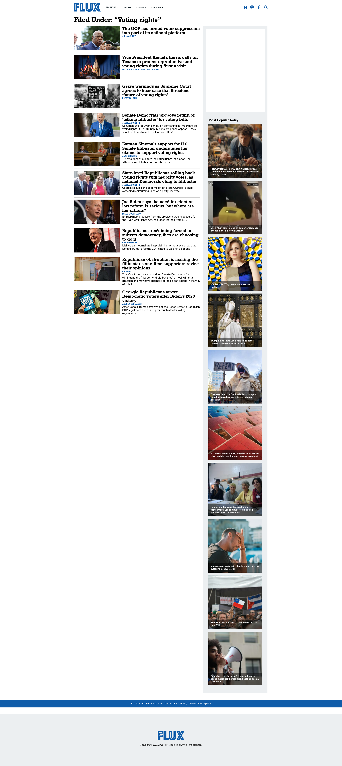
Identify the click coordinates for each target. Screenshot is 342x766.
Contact (141, 7)
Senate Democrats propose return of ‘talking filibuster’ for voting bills (158, 117)
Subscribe (157, 7)
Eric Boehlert (129, 242)
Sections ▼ (113, 7)
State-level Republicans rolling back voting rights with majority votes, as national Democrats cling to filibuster (159, 177)
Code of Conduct (197, 703)
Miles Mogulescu (131, 213)
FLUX (134, 703)
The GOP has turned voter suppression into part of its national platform (161, 30)
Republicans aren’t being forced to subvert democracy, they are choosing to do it (160, 235)
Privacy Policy (180, 703)
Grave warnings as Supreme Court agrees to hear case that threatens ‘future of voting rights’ (156, 90)
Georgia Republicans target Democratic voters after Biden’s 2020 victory (158, 296)
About (127, 7)
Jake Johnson (129, 156)
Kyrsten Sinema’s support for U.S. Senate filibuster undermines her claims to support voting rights (155, 148)
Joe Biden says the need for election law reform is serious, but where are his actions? (158, 206)
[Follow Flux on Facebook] (257, 8)
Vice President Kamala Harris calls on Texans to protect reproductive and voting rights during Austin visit (160, 61)
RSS (208, 703)
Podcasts (150, 703)
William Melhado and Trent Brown (140, 69)
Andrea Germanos (132, 304)
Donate (168, 703)
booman (126, 271)
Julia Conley (129, 36)
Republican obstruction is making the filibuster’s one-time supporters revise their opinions (160, 264)
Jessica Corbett (131, 122)
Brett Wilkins (129, 98)
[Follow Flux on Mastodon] (244, 8)
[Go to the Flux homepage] (87, 11)
